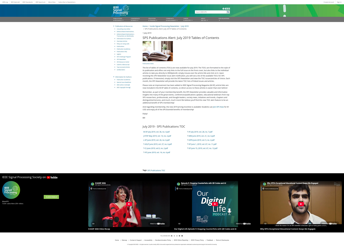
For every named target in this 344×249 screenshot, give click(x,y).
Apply (228, 12)
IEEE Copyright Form (123, 87)
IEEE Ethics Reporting (181, 240)
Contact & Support (136, 240)
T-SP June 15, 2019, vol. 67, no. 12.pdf (202, 148)
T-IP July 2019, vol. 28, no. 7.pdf (199, 132)
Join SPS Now (218, 107)
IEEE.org (5, 2)
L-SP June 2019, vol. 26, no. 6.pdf (156, 140)
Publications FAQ (122, 51)
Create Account (329, 2)
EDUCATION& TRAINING (152, 19)
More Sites (52, 2)
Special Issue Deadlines (124, 82)
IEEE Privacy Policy (197, 240)
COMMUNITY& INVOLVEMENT (171, 19)
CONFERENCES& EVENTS (135, 19)
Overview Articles (122, 41)
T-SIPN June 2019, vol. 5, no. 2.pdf (200, 140)
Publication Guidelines (123, 49)
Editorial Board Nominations (125, 31)
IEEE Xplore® (15, 2)
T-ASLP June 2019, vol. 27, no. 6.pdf (157, 144)
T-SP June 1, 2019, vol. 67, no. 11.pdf (201, 144)
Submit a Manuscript (123, 64)
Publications (120, 46)
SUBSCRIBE (50, 197)
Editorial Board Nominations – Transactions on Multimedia (126, 35)
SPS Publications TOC (156, 170)
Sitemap (124, 240)
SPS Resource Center (123, 62)
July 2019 (184, 26)
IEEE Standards (28, 2)
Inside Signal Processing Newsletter (164, 26)
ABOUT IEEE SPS (203, 19)
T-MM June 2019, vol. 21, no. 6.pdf (201, 136)
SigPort (119, 54)
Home (145, 26)
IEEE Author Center (122, 85)
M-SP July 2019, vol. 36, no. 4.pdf (156, 132)
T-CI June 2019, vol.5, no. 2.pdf (155, 148)
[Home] (121, 7)
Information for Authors (124, 38)
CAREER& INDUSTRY (187, 19)
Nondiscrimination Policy (163, 240)
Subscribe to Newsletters (66, 2)
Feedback (210, 240)
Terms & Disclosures (222, 240)
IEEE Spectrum (40, 2)
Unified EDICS (121, 70)
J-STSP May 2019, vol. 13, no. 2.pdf (157, 136)
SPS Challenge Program (124, 57)
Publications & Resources (124, 26)
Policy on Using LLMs (123, 44)
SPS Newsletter (121, 59)
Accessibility (148, 240)
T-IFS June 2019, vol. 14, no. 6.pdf (156, 152)
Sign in (339, 2)
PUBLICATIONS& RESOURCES (117, 19)
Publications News (148, 63)
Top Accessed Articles (123, 67)
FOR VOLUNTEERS (224, 18)
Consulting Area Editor (123, 29)
